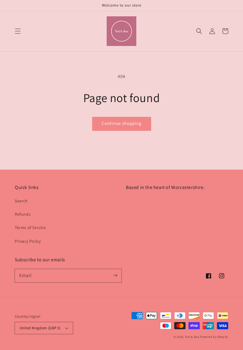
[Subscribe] (115, 275)
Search (21, 200)
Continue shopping (122, 123)
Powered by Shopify (214, 337)
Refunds (23, 214)
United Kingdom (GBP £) (40, 327)
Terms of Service (30, 227)
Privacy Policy (28, 241)
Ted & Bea (192, 337)
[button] (17, 31)
